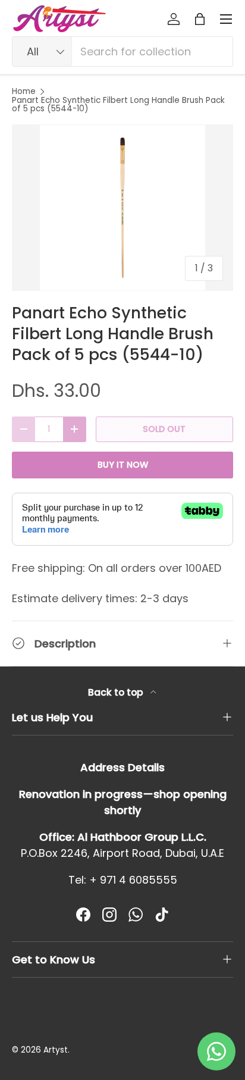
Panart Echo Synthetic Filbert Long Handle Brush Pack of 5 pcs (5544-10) (118, 104)
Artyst (55, 1050)
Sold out (164, 429)
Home (24, 91)
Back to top (117, 692)
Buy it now (123, 465)
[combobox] (122, 51)
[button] (200, 19)
